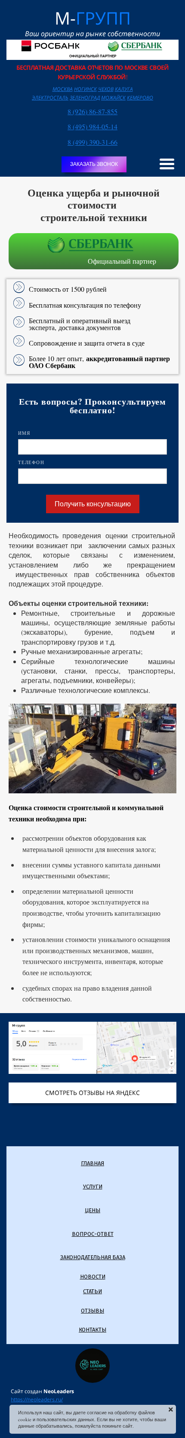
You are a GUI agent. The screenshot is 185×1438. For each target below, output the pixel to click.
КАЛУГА (124, 89)
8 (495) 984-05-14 (92, 126)
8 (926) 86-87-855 (92, 111)
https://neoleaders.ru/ (37, 1399)
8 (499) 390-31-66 (92, 142)
